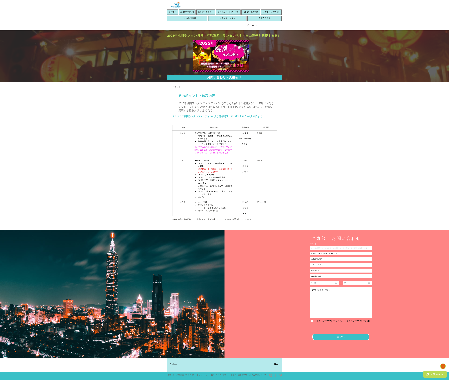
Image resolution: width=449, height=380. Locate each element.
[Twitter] (281, 375)
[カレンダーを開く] (336, 283)
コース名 (313, 244)
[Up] (443, 366)
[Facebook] (276, 375)
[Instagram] (271, 375)
